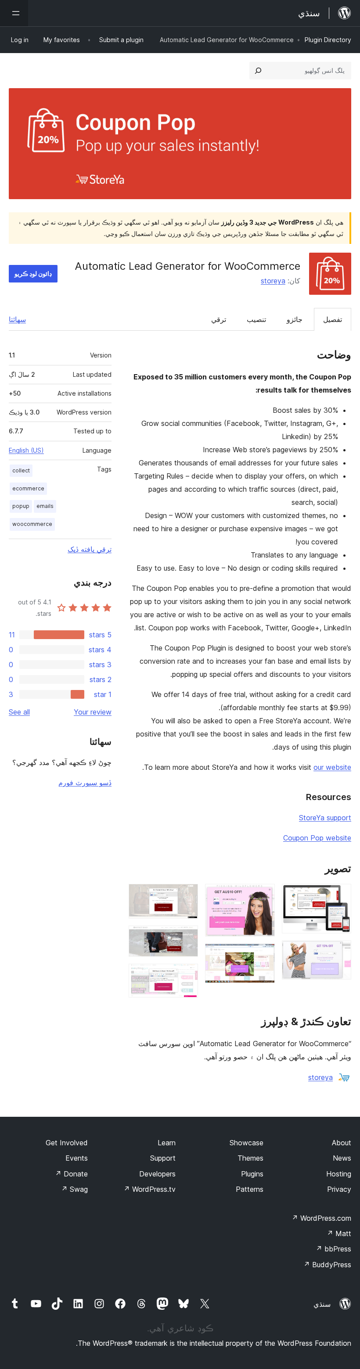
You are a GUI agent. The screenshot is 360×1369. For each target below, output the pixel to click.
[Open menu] (14, 13)
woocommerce (32, 524)
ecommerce (28, 488)
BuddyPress (327, 1264)
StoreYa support (325, 817)
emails (45, 506)
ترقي (218, 319)
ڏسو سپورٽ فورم (85, 782)
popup (20, 506)
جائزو (294, 319)
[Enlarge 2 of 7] (339, 952)
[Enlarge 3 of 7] (263, 895)
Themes (250, 1158)
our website (332, 767)
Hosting (338, 1173)
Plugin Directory (328, 39)
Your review (93, 712)
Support (163, 1158)
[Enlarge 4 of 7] (263, 955)
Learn (167, 1142)
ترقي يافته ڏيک (90, 549)
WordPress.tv (149, 1189)
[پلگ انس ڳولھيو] (258, 70)
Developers (157, 1173)
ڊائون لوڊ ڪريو (33, 273)
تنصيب (256, 319)
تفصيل (332, 319)
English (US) (26, 450)
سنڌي (322, 1304)
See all (19, 712)
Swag (74, 1189)
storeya (273, 280)
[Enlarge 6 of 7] (186, 937)
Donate (71, 1173)
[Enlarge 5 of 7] (186, 895)
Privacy (339, 1189)
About (341, 1142)
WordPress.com (321, 1218)
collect (21, 470)
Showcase (246, 1142)
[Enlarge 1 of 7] (339, 895)
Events (76, 1158)
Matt (339, 1233)
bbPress (333, 1248)
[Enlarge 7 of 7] (186, 975)
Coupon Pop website (317, 837)
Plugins (252, 1173)
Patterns (249, 1189)
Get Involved (67, 1142)
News (342, 1158)
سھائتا (17, 319)
